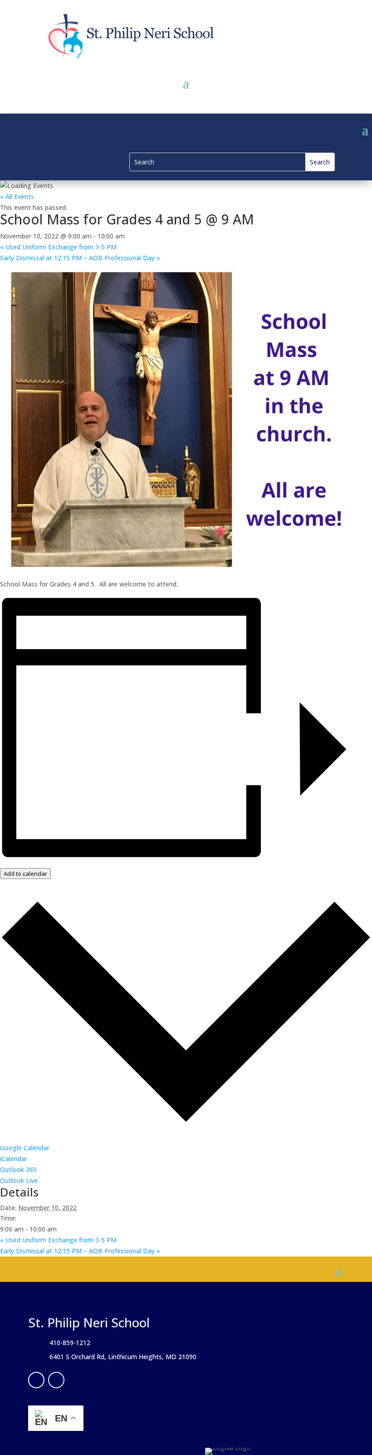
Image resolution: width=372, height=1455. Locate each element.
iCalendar (13, 1158)
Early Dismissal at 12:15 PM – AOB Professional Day (80, 257)
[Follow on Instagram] (56, 1380)
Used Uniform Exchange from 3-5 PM (58, 247)
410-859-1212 (69, 1342)
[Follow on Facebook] (36, 1380)
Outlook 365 (18, 1169)
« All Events (17, 196)
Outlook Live (19, 1180)
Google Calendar (24, 1147)
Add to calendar (25, 873)
